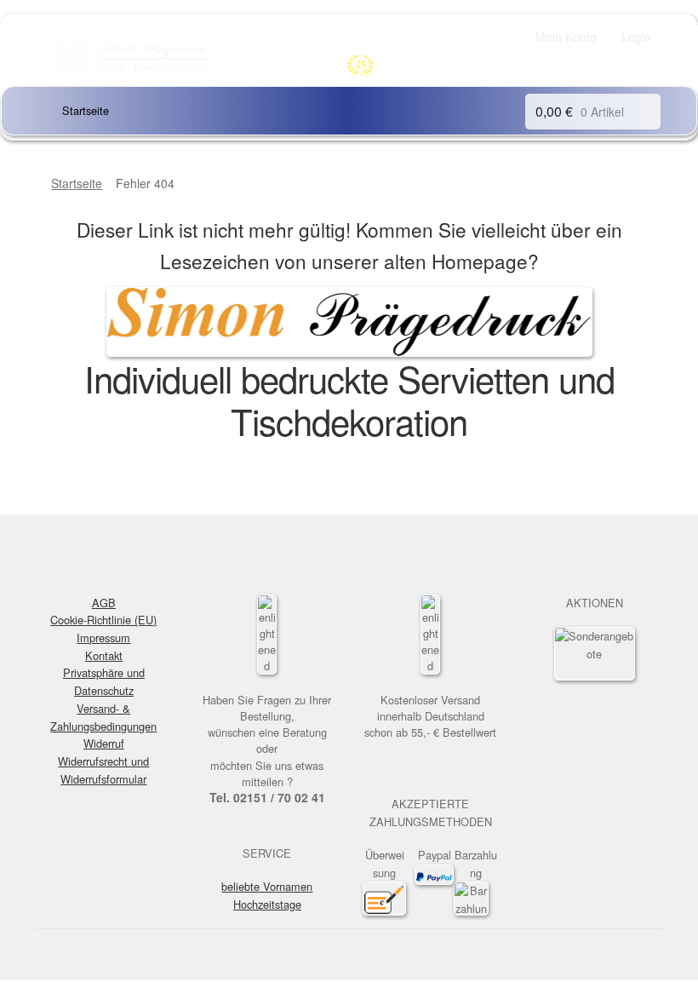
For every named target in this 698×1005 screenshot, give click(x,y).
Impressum (103, 637)
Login (636, 36)
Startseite (85, 110)
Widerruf (103, 743)
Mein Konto (566, 36)
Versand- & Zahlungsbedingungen (103, 717)
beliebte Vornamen (266, 886)
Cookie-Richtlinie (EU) (103, 620)
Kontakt (104, 655)
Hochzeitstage (267, 904)
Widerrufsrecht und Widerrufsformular (103, 770)
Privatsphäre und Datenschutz (104, 681)
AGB (104, 602)
